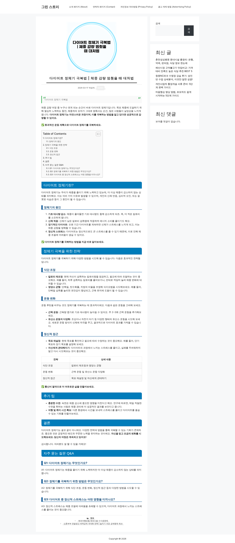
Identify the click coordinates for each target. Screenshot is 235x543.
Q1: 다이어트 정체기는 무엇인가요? (65, 168)
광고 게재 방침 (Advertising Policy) (174, 6)
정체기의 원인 (55, 141)
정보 (92, 518)
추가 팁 (48, 158)
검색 (158, 23)
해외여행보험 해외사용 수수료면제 (93, 521)
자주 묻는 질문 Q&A (54, 165)
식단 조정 (53, 148)
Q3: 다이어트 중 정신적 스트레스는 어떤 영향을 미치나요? (75, 174)
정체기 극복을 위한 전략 (56, 145)
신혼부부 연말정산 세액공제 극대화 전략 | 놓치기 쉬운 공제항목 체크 (93, 524)
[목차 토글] (97, 134)
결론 (47, 161)
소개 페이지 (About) (78, 6)
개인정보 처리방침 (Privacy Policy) (136, 6)
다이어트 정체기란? (54, 138)
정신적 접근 (55, 154)
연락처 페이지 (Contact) (104, 6)
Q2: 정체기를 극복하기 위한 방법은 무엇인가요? (70, 171)
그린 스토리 (50, 7)
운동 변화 (54, 151)
